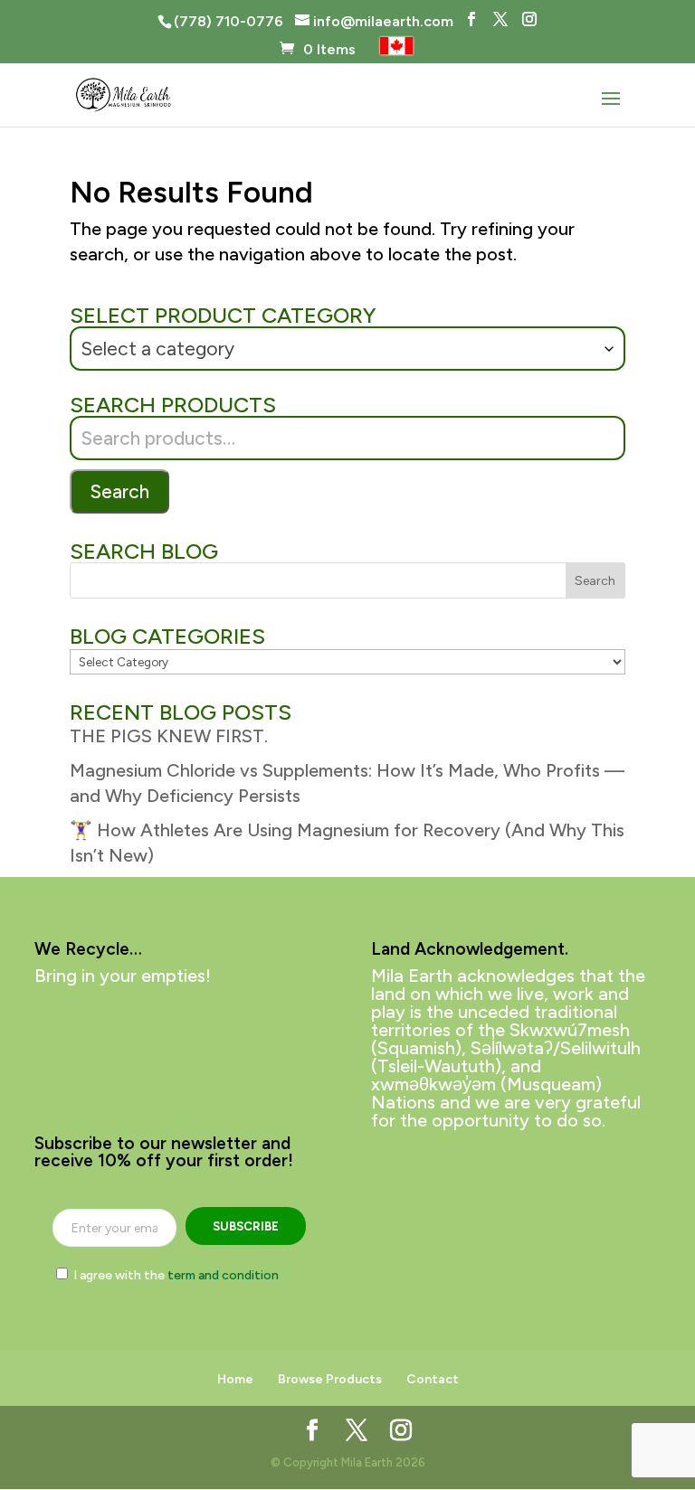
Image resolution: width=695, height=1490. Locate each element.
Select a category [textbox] (157, 348)
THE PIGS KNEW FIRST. (169, 736)
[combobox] (347, 348)
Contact (432, 1379)
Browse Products (330, 1379)
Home (235, 1379)
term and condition (223, 1275)
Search (119, 491)
